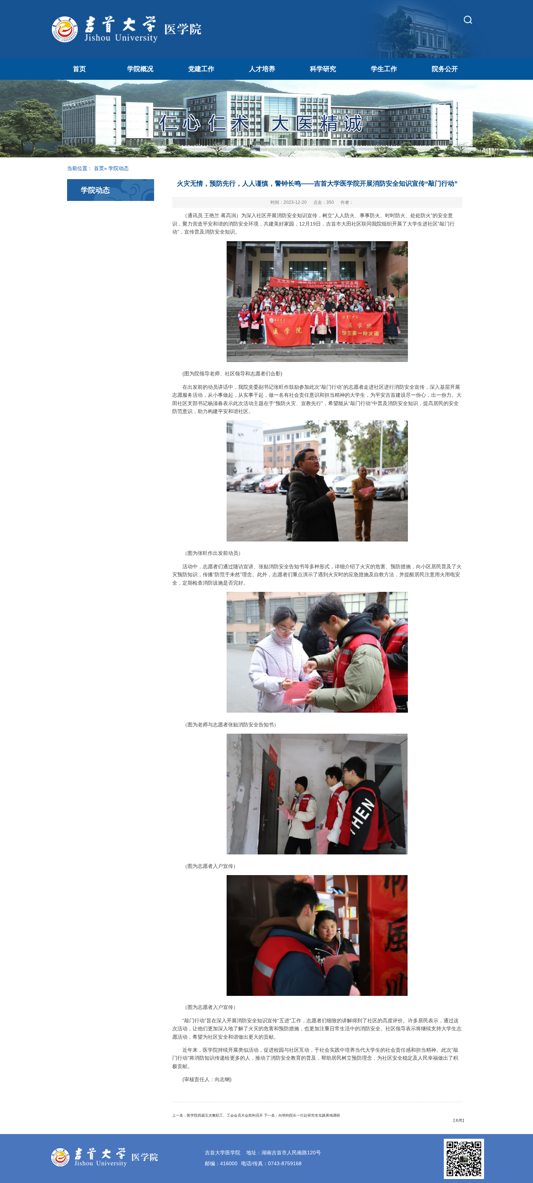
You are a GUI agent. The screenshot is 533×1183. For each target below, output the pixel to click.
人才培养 (262, 69)
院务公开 (445, 69)
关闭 (458, 1120)
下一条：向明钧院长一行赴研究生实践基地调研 (302, 1115)
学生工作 (384, 69)
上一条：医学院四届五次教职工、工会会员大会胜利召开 (217, 1115)
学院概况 (140, 69)
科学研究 (323, 69)
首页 (79, 69)
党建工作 (201, 69)
